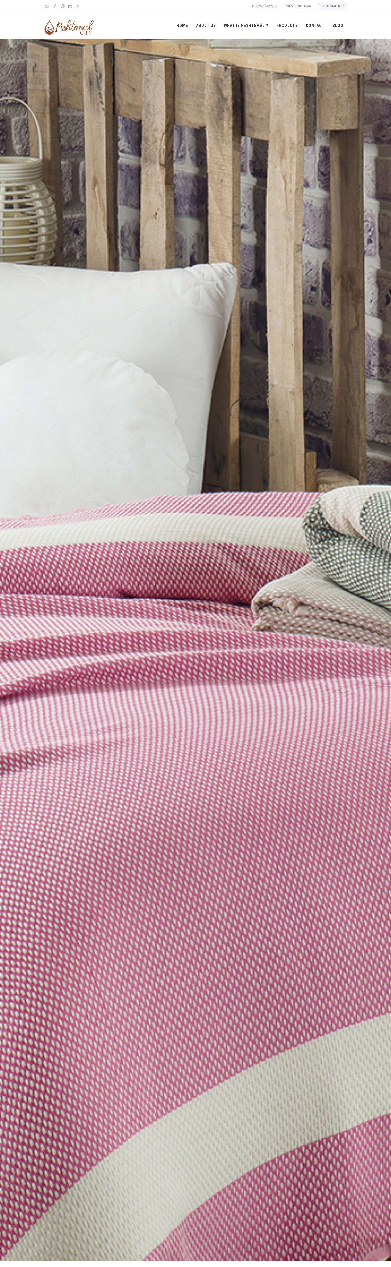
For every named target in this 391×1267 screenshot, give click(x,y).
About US (206, 25)
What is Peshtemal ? (246, 25)
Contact (315, 25)
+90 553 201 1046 (297, 6)
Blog (337, 25)
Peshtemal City (332, 6)
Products (287, 25)
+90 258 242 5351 (265, 6)
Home (182, 25)
